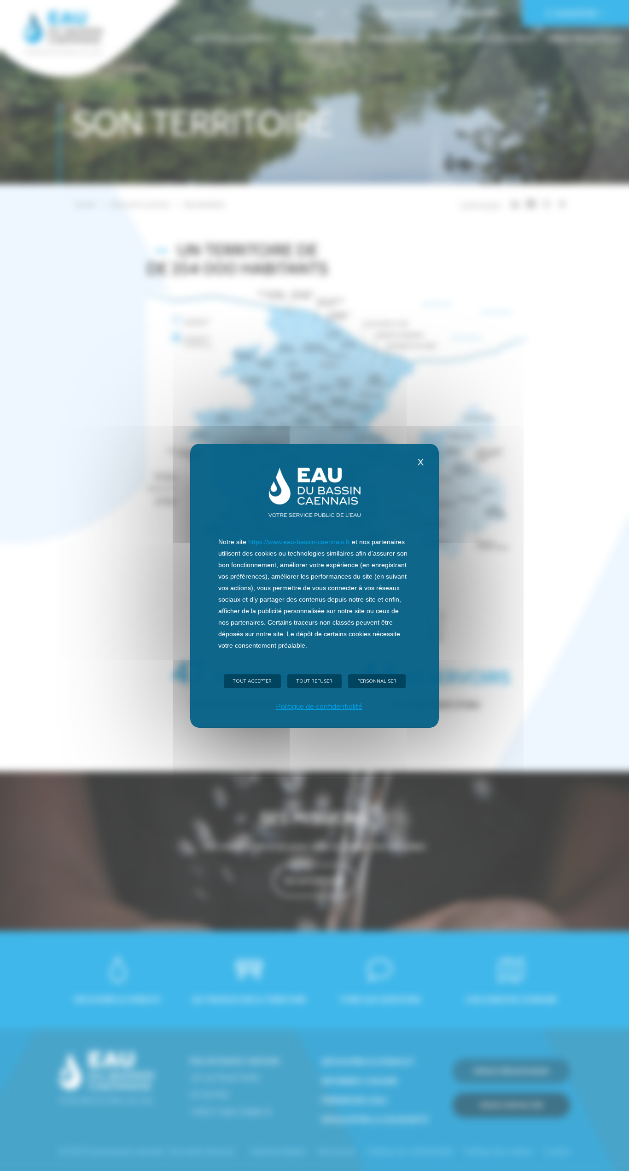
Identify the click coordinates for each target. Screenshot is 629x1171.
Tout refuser (314, 681)
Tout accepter (252, 681)
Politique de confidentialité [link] (319, 706)
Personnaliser (376, 681)
